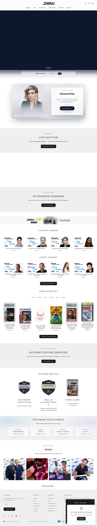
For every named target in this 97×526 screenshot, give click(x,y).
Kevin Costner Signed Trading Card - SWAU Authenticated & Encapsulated (72, 326)
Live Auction (42, 7)
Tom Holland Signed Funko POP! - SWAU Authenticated (25, 327)
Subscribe (9, 509)
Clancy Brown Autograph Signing (37, 248)
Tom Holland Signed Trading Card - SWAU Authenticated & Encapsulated (9, 326)
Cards (57, 297)
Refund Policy (51, 511)
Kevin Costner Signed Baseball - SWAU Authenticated (41, 327)
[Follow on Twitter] (8, 516)
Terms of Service (52, 505)
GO (59, 73)
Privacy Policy (51, 508)
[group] (48, 220)
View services (48, 361)
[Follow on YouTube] (16, 516)
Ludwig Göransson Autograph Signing (83, 248)
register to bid (48, 146)
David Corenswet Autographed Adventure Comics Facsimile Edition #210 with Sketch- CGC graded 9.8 (87, 325)
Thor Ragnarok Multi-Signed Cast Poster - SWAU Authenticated (56, 327)
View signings (48, 205)
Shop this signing (66, 112)
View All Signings (48, 283)
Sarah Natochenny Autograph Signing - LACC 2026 (60, 274)
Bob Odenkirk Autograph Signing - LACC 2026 (13, 274)
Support (69, 7)
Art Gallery (61, 7)
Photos (33, 297)
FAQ (49, 500)
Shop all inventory (48, 336)
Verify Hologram (40, 73)
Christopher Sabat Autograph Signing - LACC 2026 (36, 274)
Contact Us (51, 498)
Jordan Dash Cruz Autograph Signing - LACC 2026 (83, 274)
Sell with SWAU (52, 503)
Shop (34, 7)
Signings (28, 7)
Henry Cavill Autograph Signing (13, 248)
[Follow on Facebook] (4, 516)
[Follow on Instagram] (12, 516)
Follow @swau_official (48, 486)
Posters (51, 297)
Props (45, 297)
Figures (63, 297)
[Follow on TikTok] (20, 516)
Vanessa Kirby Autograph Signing (60, 248)
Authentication (51, 7)
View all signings (67, 116)
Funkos (39, 297)
